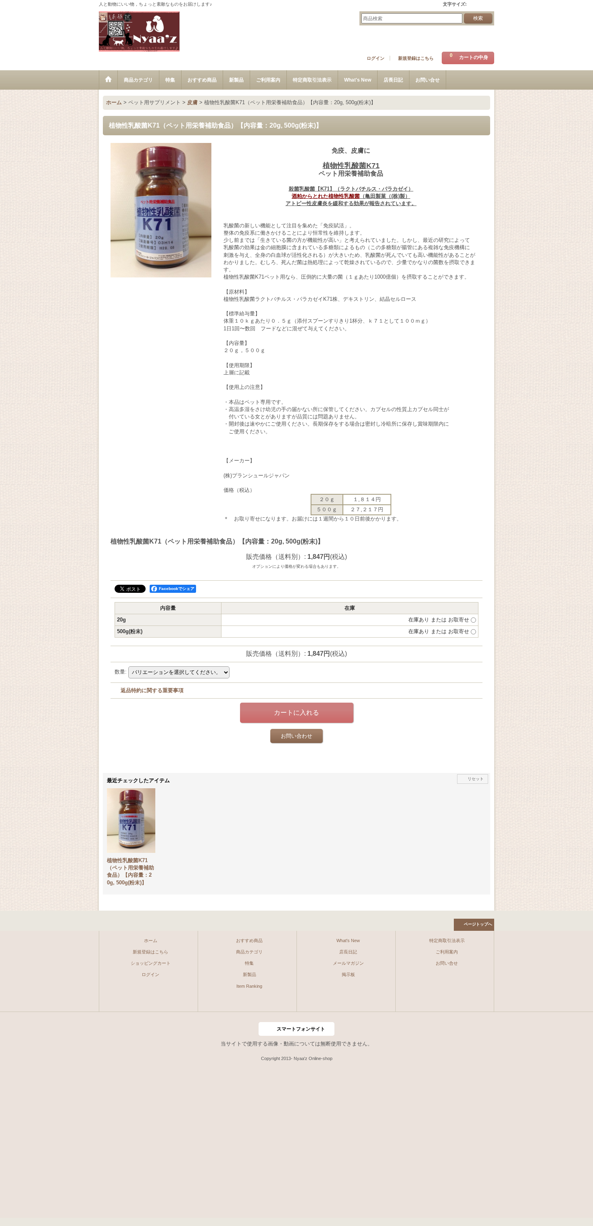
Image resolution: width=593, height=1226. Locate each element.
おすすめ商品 (249, 940)
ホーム (150, 940)
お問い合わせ (296, 736)
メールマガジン (348, 963)
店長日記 (348, 951)
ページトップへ (478, 924)
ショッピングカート (151, 963)
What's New (348, 940)
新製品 (249, 974)
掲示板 (348, 974)
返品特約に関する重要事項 (152, 690)
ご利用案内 (447, 951)
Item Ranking (249, 986)
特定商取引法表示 (447, 940)
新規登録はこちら (416, 58)
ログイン (375, 58)
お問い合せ (447, 963)
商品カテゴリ (249, 951)
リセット (476, 779)
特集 (249, 963)
